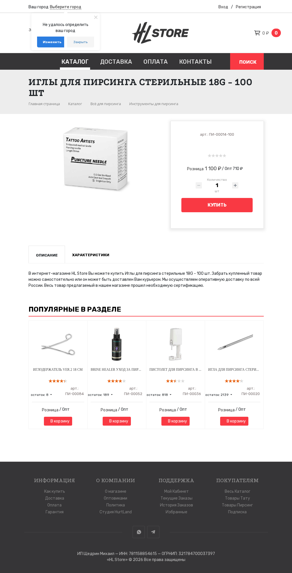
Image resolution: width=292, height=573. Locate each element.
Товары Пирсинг (237, 505)
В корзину (60, 421)
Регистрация (248, 7)
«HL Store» (118, 559)
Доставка (116, 61)
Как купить (54, 491)
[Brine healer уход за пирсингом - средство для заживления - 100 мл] (117, 344)
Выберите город (65, 7)
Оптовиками (115, 498)
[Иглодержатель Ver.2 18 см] (58, 344)
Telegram (153, 532)
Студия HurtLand (116, 512)
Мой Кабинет (176, 491)
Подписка (237, 512)
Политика (115, 505)
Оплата (155, 61)
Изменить (52, 42)
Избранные (176, 512)
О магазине (115, 491)
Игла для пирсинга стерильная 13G (241, 370)
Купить (217, 205)
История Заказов (176, 505)
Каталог (75, 61)
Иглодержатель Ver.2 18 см (58, 370)
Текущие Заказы (176, 498)
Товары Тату (237, 498)
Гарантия (55, 512)
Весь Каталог (237, 491)
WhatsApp (139, 532)
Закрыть (81, 42)
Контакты (195, 61)
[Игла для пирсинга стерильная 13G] (234, 344)
